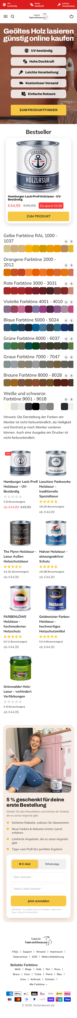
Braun (16, 974)
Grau (23, 979)
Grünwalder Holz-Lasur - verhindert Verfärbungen (18, 691)
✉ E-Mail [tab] (24, 864)
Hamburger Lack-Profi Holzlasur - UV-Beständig (21, 486)
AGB (34, 956)
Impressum (56, 951)
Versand (40, 951)
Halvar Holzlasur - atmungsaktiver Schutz (53, 556)
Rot (48, 969)
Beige (28, 969)
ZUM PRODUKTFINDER (39, 110)
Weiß (18, 969)
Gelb (38, 969)
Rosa (57, 969)
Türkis (37, 974)
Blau (59, 974)
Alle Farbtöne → (38, 984)
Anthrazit (35, 979)
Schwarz (50, 979)
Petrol (49, 974)
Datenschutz (20, 956)
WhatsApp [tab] (52, 864)
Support (27, 951)
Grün (27, 974)
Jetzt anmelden (38, 901)
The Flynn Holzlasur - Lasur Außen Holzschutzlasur (20, 556)
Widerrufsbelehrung (53, 956)
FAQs (15, 951)
